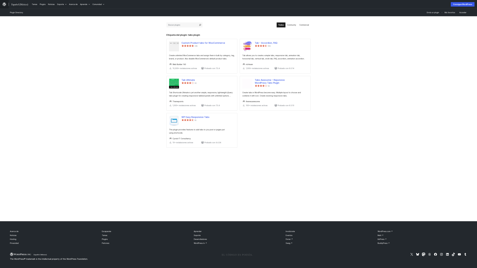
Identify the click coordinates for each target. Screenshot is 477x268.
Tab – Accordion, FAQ (266, 43)
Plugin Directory (16, 12)
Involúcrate (290, 231)
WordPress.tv (200, 243)
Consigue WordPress (462, 4)
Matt (380, 235)
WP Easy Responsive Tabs (195, 117)
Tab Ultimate (188, 80)
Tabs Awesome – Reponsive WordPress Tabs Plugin (270, 81)
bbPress (382, 239)
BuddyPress (384, 243)
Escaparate (106, 231)
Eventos (289, 235)
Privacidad (14, 243)
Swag (289, 243)
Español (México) (40, 255)
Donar (289, 239)
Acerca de (14, 231)
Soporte (197, 235)
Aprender (198, 231)
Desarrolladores (200, 239)
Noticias (13, 235)
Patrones (105, 243)
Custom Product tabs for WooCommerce (203, 43)
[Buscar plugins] (200, 24)
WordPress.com (385, 231)
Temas (104, 235)
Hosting (13, 239)
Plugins (105, 239)
